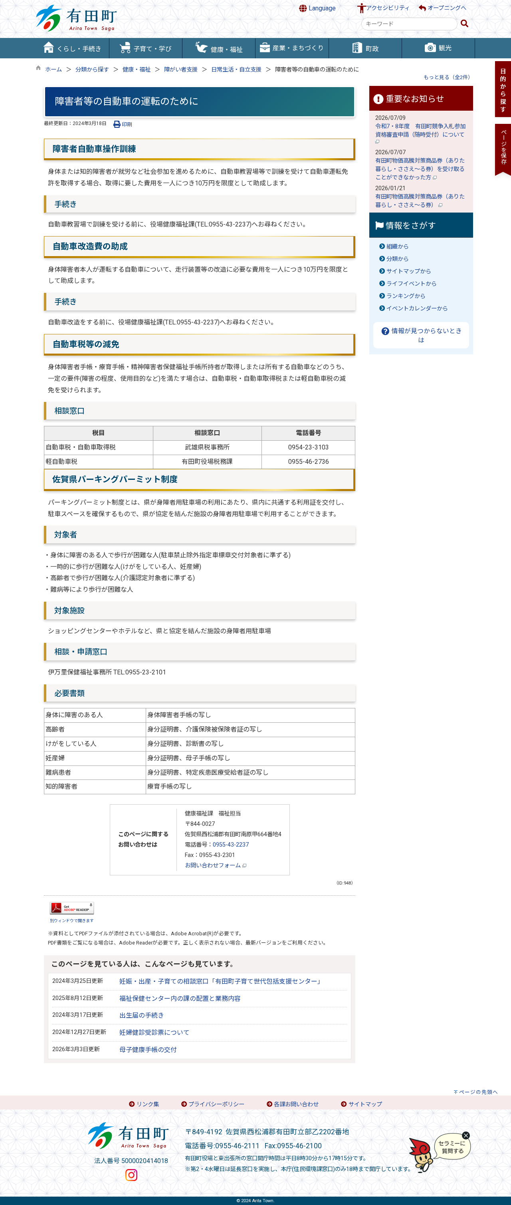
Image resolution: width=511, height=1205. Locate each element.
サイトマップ (365, 1104)
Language (321, 8)
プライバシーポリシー (216, 1104)
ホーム (53, 69)
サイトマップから (408, 271)
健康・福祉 (137, 69)
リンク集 (148, 1104)
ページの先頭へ (478, 1092)
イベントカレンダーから (417, 308)
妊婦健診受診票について (154, 1032)
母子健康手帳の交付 (148, 1050)
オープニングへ (446, 8)
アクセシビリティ (388, 8)
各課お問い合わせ (296, 1104)
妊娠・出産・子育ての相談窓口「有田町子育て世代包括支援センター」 (221, 981)
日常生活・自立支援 (236, 69)
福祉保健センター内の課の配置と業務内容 (180, 998)
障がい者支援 (181, 69)
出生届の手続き (141, 1015)
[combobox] (409, 24)
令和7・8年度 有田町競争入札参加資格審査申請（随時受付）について (420, 130)
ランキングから (406, 296)
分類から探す (92, 69)
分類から (397, 259)
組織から (397, 246)
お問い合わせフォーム (213, 865)
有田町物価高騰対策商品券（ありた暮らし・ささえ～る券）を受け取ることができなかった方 (420, 169)
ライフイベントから (411, 283)
